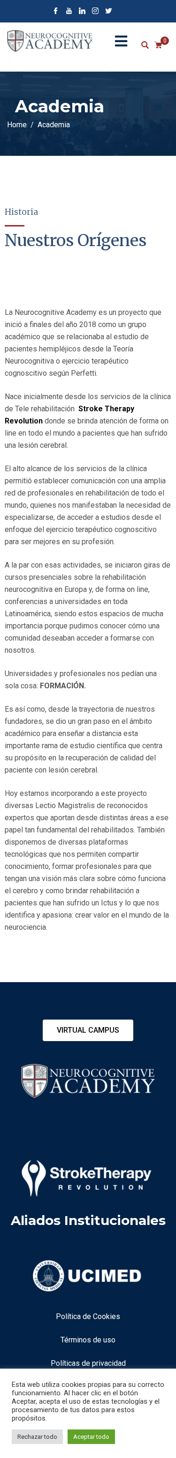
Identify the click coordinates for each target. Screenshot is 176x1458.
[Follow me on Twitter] (108, 11)
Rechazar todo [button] (37, 1436)
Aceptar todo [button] (91, 1436)
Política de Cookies (88, 1316)
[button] (88, 1030)
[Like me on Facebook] (56, 11)
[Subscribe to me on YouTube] (69, 11)
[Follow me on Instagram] (95, 11)
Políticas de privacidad (88, 1363)
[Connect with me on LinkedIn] (82, 11)
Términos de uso (88, 1339)
